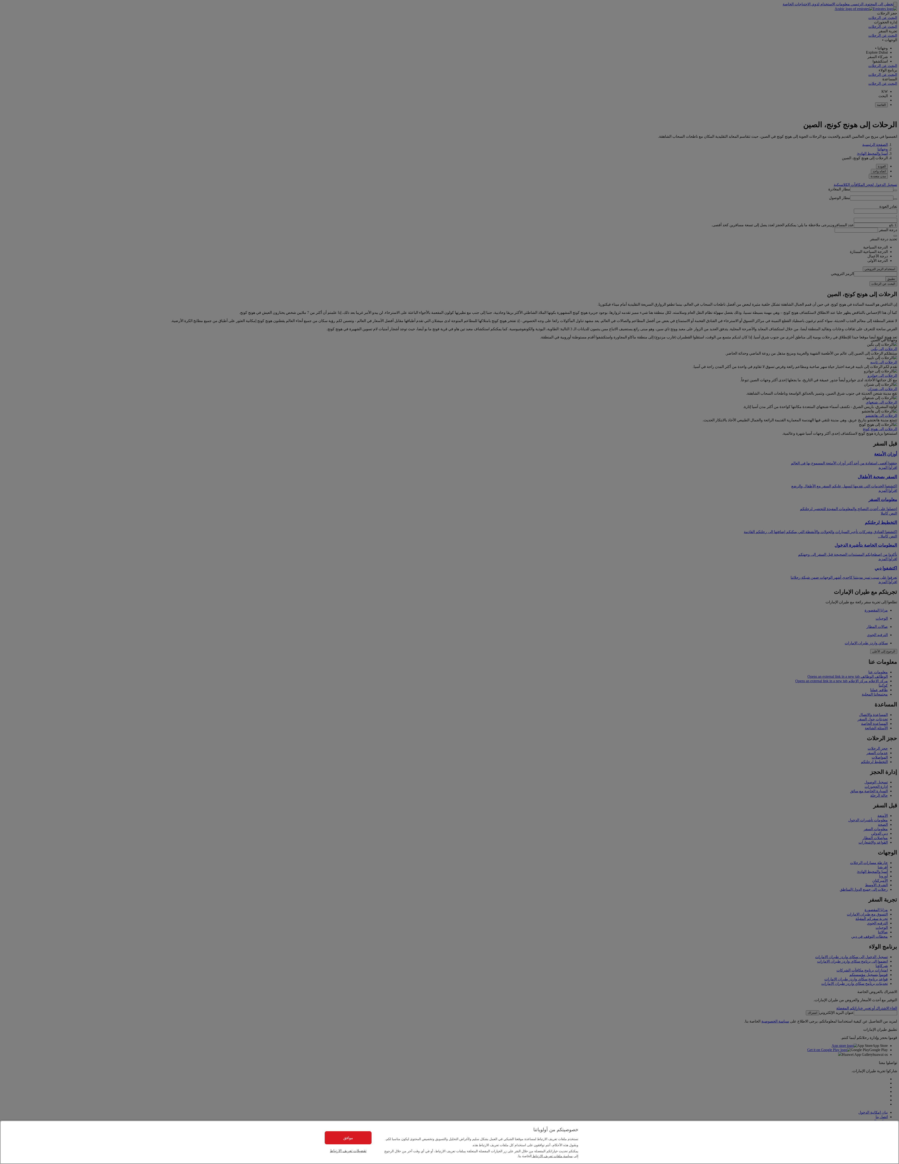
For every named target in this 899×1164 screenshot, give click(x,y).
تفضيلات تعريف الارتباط (348, 1150)
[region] (449, 1142)
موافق (348, 1137)
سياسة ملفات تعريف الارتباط (552, 1155)
